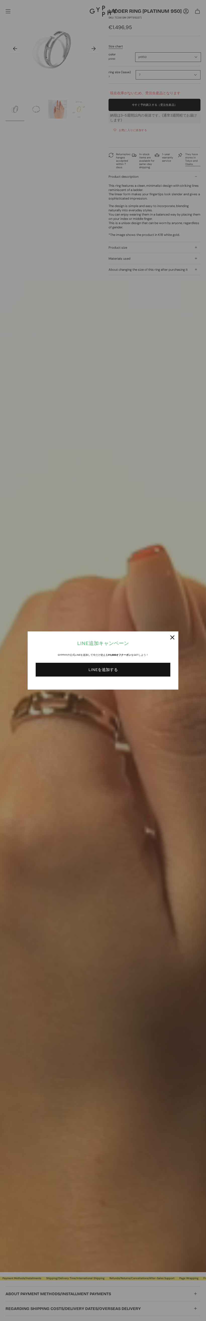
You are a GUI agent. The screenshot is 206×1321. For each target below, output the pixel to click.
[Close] (172, 637)
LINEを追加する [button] (103, 669)
